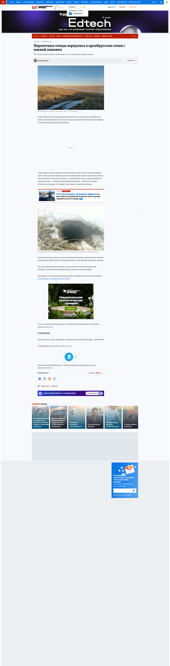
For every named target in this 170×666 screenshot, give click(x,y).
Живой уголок (45, 386)
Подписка (132, 7)
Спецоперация (28, 2)
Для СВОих (44, 36)
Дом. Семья (36, 41)
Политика (40, 2)
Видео (18, 2)
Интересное (54, 386)
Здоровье (84, 2)
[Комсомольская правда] (42, 7)
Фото (12, 2)
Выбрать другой (77, 13)
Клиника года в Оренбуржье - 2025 (73, 36)
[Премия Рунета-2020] (59, 7)
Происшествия (134, 2)
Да (70, 13)
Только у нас (88, 36)
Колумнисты (122, 2)
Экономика (60, 2)
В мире (68, 2)
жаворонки (48, 327)
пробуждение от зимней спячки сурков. (54, 278)
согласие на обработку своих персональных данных (122, 495)
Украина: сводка (107, 36)
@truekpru (48, 367)
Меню (3, 2)
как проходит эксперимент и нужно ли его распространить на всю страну (78, 196)
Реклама (122, 7)
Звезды (76, 2)
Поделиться (131, 60)
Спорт (112, 2)
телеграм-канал (64, 346)
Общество (49, 2)
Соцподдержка (96, 2)
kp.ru (100, 373)
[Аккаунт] (167, 2)
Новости (52, 36)
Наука (106, 2)
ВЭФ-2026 (58, 36)
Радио (113, 7)
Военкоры (97, 36)
